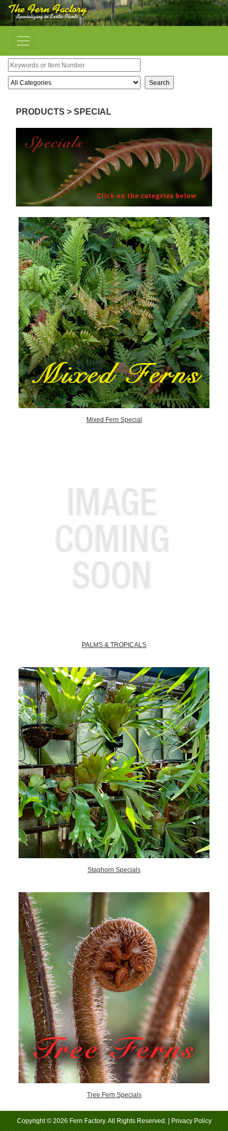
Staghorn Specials (114, 870)
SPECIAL (92, 111)
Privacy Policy (191, 1121)
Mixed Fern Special (114, 420)
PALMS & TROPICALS (114, 645)
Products (40, 111)
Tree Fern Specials (114, 1095)
